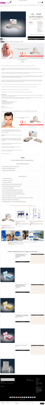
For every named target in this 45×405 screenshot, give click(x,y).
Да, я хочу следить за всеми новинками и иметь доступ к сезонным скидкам (9, 381)
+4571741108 (39, 382)
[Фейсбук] (1, 386)
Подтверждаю (3, 384)
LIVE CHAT (42, 403)
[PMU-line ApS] (18, 2)
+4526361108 (40, 383)
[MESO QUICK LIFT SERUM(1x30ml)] (7, 358)
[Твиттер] (2, 386)
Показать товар (37, 254)
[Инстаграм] (4, 386)
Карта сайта (37, 392)
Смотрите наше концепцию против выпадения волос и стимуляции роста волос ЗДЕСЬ (19, 111)
